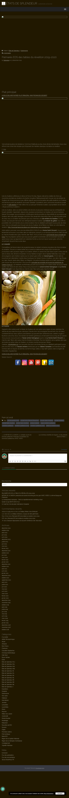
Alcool (3, 641)
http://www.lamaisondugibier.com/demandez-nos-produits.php (29, 227)
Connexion (64, 449)
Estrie (3, 659)
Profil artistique (6, 734)
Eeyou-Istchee (6, 657)
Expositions (5, 689)
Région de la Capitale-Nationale (10, 738)
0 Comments (7, 53)
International (5, 700)
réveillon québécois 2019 (22, 425)
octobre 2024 (5, 530)
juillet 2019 (5, 609)
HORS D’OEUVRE (7, 95)
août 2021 (4, 568)
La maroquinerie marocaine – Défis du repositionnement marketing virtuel (22, 499)
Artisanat (4, 644)
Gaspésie (4, 691)
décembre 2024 (6, 528)
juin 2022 (4, 555)
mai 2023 (4, 546)
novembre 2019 (6, 602)
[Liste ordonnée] (20, 461)
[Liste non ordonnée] (22, 461)
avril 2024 (4, 537)
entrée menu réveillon (22, 423)
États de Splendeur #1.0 (8, 662)
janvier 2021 (5, 573)
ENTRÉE (16, 95)
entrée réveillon (34, 423)
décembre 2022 (6, 550)
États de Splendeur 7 (14, 50)
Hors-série (5, 695)
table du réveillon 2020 (52, 425)
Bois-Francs (5, 646)
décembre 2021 (6, 564)
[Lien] (30, 461)
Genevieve (6, 60)
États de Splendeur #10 (8, 664)
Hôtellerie (4, 698)
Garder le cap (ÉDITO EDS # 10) (11, 502)
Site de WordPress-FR (8, 759)
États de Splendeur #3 (8, 673)
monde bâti (5, 716)
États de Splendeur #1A (8, 666)
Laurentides (5, 707)
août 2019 (4, 607)
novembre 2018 (6, 627)
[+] (35, 461)
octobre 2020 (5, 577)
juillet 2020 (5, 584)
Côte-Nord (5, 655)
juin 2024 (4, 535)
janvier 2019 (5, 623)
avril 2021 (4, 571)
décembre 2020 (6, 575)
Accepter (60, 793)
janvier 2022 (5, 562)
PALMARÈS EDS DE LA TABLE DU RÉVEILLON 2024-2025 (18, 493)
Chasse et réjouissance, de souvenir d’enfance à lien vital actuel (24, 520)
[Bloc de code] (27, 461)
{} (32, 461)
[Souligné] (15, 461)
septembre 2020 (6, 580)
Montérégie (5, 720)
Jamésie (4, 702)
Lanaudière (5, 704)
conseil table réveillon (8, 423)
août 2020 (4, 582)
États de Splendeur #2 (8, 671)
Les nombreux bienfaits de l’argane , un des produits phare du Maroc (53, 435)
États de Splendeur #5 (8, 677)
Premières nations (7, 732)
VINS (31, 95)
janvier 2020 (5, 598)
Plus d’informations (48, 793)
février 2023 (5, 548)
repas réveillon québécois (48, 423)
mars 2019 (5, 618)
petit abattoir (12, 205)
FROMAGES (37, 95)
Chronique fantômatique (8, 653)
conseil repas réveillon (46, 420)
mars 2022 (5, 557)
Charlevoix (5, 648)
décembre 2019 (6, 600)
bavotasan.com (40, 768)
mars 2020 (5, 593)
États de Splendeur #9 (8, 684)
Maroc (3, 709)
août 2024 (4, 532)
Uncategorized (6, 743)
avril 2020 (4, 591)
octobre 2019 (5, 605)
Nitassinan (5, 723)
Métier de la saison (7, 713)
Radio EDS (5, 736)
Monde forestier (6, 718)
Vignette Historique (7, 745)
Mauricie (4, 711)
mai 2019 (4, 613)
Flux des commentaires (8, 757)
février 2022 (5, 559)
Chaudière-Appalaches (8, 650)
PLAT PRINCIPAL (24, 95)
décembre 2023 (6, 539)
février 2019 (5, 620)
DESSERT (44, 95)
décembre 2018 (6, 625)
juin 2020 (4, 586)
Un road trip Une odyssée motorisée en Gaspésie (15, 504)
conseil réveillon (59, 420)
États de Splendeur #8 (8, 682)
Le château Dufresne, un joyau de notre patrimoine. (24, 514)
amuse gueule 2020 (13, 420)
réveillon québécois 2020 (37, 425)
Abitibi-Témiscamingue (8, 639)
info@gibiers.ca (13, 344)
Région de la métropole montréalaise (12, 741)
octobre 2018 (5, 629)
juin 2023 (4, 544)
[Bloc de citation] (25, 461)
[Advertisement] (34, 76)
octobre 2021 (5, 566)
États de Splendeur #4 (8, 675)
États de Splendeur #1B (8, 668)
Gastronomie (24, 50)
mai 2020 (4, 589)
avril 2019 (4, 616)
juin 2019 (4, 611)
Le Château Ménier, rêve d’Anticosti (27, 511)
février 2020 (5, 596)
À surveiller (5, 637)
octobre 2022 (5, 553)
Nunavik (4, 727)
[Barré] (17, 461)
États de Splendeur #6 (8, 680)
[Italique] (12, 461)
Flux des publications (8, 755)
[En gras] (10, 461)
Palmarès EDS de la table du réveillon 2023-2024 (25, 516)
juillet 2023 (5, 541)
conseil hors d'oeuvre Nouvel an (29, 420)
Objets (3, 729)
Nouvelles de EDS (7, 725)
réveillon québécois (8, 425)
